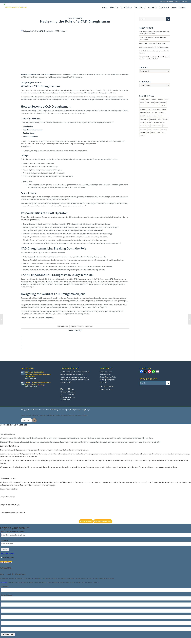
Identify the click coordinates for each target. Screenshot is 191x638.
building (147, 99)
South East (143, 132)
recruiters (165, 119)
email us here (174, 1)
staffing (153, 132)
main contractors (144, 119)
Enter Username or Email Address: (13, 531)
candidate (153, 99)
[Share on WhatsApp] (23, 339)
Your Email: (5, 586)
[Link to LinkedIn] (4, 1)
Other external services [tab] (8, 478)
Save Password (8, 557)
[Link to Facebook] (10, 1)
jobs (156, 112)
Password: (4, 540)
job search (161, 112)
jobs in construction (151, 115)
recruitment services (156, 125)
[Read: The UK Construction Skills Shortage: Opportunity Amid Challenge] (22, 383)
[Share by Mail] (23, 349)
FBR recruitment (156, 109)
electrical (164, 105)
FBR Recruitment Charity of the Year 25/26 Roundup (153, 47)
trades (158, 132)
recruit (159, 119)
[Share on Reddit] (23, 345)
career (166, 99)
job (152, 112)
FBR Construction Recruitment (82, 326)
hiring (148, 112)
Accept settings (86, 521)
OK (34, 420)
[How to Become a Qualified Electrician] (1, 319)
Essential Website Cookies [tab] (9, 446)
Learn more (26, 420)
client (152, 102)
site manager (143, 129)
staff (148, 132)
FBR (149, 109)
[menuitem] (105, 7)
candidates (160, 99)
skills (149, 129)
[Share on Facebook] (23, 332)
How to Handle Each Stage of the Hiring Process (152, 43)
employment (143, 109)
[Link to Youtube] (13, 1)
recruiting (142, 122)
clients (157, 102)
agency (142, 99)
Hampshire (143, 112)
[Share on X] (23, 336)
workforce (142, 135)
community (163, 102)
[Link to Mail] (16, 1)
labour (159, 115)
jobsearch (142, 115)
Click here (3, 582)
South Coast (164, 129)
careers (142, 102)
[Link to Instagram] (7, 1)
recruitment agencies (159, 122)
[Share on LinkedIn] (23, 342)
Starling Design (85, 410)
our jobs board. (48, 318)
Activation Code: (6, 595)
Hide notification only (102, 521)
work (163, 132)
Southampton (156, 129)
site (164, 125)
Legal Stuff (70, 410)
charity (147, 102)
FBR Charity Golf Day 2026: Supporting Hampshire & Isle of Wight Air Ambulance (38, 374)
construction (143, 105)
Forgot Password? (7, 553)
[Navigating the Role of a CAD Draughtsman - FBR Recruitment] (75, 50)
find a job (164, 109)
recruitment (149, 122)
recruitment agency (145, 125)
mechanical (153, 119)
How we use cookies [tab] (7, 434)
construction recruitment (154, 105)
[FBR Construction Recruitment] (15, 7)
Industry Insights (75, 18)
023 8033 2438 (183, 1)
